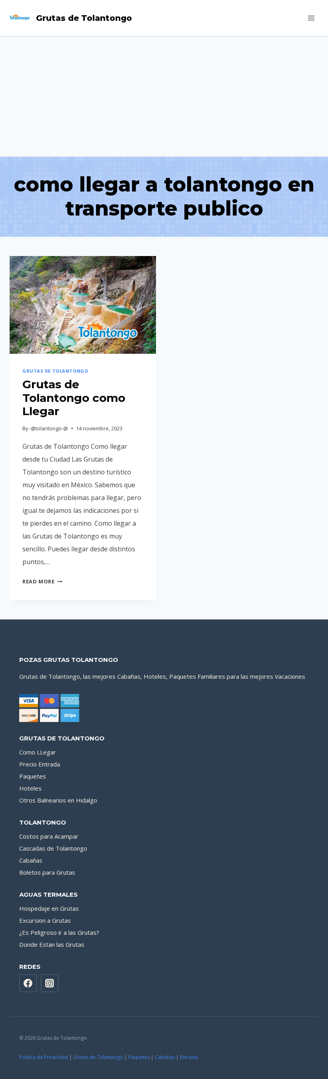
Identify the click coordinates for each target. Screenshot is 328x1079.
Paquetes (32, 776)
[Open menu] (311, 18)
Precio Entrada (39, 764)
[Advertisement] (164, 96)
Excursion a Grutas (45, 920)
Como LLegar (37, 752)
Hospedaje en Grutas (49, 908)
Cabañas (30, 860)
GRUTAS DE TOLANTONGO (55, 371)
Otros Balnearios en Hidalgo (58, 800)
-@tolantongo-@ (48, 428)
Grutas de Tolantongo (98, 1057)
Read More (42, 581)
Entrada (189, 1057)
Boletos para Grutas (47, 872)
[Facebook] (28, 983)
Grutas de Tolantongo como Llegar (73, 397)
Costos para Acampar (48, 836)
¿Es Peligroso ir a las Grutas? (59, 932)
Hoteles (30, 788)
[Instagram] (49, 983)
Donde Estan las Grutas (51, 944)
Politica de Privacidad (43, 1057)
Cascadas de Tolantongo (53, 848)
